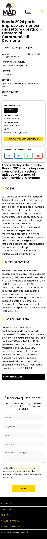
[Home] (9, 9)
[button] (41, 11)
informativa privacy (23, 467)
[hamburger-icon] (28, 12)
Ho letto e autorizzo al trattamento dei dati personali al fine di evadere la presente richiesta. (22, 472)
